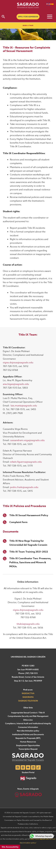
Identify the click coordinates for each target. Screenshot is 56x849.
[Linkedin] (33, 767)
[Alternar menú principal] (50, 17)
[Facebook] (18, 767)
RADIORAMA (28, 697)
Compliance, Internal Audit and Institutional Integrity (28, 723)
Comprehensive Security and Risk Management (28, 716)
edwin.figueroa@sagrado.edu (26, 462)
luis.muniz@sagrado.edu (24, 405)
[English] (48, 4)
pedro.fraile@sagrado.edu (24, 487)
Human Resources (28, 742)
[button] (3, 16)
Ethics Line (28, 720)
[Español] (52, 4)
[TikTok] (38, 767)
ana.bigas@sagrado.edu (16, 384)
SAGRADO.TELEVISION (28, 701)
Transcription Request (28, 749)
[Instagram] (23, 767)
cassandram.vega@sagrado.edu (27, 440)
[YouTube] (28, 767)
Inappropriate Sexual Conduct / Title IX (28, 712)
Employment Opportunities (28, 745)
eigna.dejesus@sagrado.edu (18, 362)
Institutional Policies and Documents (28, 734)
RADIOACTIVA (28, 693)
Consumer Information (28, 727)
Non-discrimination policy (28, 731)
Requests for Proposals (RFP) (28, 738)
